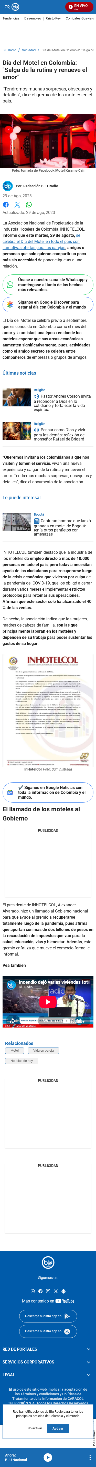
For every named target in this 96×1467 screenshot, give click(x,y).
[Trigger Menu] (7, 7)
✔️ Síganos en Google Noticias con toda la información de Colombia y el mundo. (52, 792)
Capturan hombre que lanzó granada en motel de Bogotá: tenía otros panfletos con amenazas (62, 527)
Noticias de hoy (21, 1061)
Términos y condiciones (39, 1394)
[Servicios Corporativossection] (88, 1362)
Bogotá (39, 514)
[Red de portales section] (88, 1349)
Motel (14, 1050)
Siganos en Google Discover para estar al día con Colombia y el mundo (52, 305)
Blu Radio (9, 50)
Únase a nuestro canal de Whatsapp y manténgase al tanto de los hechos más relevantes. (53, 284)
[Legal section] (88, 1375)
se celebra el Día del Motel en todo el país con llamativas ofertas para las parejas (41, 241)
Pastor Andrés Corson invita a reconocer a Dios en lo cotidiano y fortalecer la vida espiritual (62, 403)
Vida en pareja (43, 1050)
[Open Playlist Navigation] (90, 1457)
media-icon (48, 1457)
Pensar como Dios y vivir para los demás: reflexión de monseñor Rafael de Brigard (59, 435)
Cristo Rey (53, 18)
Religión (39, 390)
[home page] (48, 1262)
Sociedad (29, 50)
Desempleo (32, 18)
